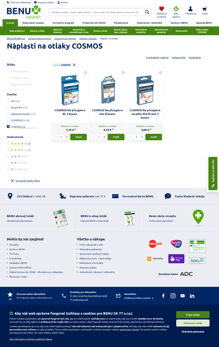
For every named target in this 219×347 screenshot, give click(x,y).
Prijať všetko (193, 314)
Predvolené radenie (157, 57)
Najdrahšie (195, 57)
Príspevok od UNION (94, 22)
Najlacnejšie (178, 57)
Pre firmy (14, 253)
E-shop (10, 22)
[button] (190, 12)
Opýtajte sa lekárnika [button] (212, 171)
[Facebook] (163, 295)
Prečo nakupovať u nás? (91, 244)
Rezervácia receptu (33, 22)
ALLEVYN (16, 107)
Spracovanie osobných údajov (94, 253)
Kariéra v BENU (179, 22)
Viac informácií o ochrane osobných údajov (30, 339)
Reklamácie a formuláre (91, 262)
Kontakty (14, 244)
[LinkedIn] (192, 295)
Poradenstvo (121, 22)
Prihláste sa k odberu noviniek (137, 297)
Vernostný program (63, 22)
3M (13, 101)
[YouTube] (182, 295)
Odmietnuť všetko (192, 323)
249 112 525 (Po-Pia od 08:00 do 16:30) (90, 296)
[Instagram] (172, 295)
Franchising (15, 258)
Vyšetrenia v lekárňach (149, 22)
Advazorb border (20, 113)
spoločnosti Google (129, 329)
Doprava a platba (88, 267)
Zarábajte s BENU (18, 262)
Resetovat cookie (18, 276)
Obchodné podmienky (91, 249)
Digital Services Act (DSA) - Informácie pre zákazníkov (36, 271)
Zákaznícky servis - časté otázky (95, 258)
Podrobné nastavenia (193, 331)
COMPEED (17, 120)
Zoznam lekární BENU (20, 267)
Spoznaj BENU (204, 22)
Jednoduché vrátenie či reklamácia (97, 271)
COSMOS (16, 126)
